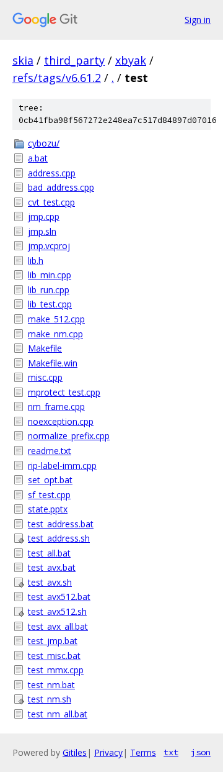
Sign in (198, 19)
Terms (143, 752)
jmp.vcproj (49, 246)
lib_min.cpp (49, 275)
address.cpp (52, 173)
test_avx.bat (52, 567)
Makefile (45, 348)
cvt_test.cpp (51, 202)
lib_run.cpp (48, 290)
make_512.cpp (56, 319)
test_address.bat (61, 524)
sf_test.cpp (49, 495)
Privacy (108, 752)
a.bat (38, 158)
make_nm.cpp (55, 334)
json (201, 752)
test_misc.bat (54, 655)
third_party (74, 60)
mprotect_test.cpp (64, 392)
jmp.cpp (43, 216)
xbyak (130, 60)
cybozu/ (43, 143)
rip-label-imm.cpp (62, 465)
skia (22, 60)
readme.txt (49, 450)
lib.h (35, 260)
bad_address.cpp (61, 187)
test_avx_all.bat (58, 626)
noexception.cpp (61, 421)
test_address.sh (59, 538)
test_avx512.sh (57, 611)
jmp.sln (42, 231)
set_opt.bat (50, 480)
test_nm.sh (49, 699)
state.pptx (48, 509)
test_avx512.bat (59, 596)
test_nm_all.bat (57, 714)
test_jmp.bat (52, 641)
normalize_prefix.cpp (69, 436)
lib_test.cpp (50, 304)
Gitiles (75, 752)
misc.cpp (45, 377)
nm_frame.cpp (56, 406)
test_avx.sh (50, 582)
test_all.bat (49, 553)
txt (171, 752)
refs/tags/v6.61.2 (56, 77)
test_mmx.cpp (56, 670)
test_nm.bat (51, 685)
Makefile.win (52, 363)
